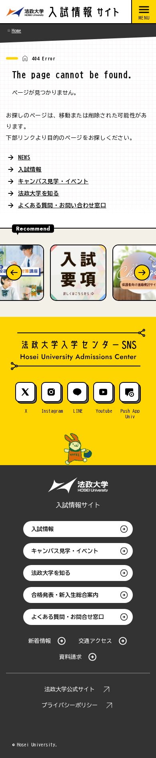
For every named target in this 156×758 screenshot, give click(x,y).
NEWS (24, 157)
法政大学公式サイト (69, 689)
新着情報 (39, 641)
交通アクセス (95, 641)
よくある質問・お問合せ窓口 (67, 617)
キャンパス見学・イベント (53, 181)
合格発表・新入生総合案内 (64, 595)
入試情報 (30, 169)
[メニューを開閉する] (143, 12)
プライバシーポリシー (70, 705)
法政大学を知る (38, 193)
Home (16, 30)
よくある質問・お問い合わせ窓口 (62, 205)
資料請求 (70, 657)
